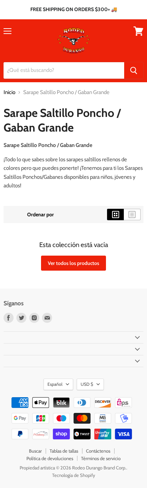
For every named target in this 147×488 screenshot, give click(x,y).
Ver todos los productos (73, 263)
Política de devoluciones (49, 458)
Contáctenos (98, 451)
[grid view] (115, 214)
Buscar (35, 451)
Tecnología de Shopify (73, 475)
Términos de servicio (101, 458)
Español (54, 384)
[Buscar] (133, 70)
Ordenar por (40, 214)
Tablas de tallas (64, 451)
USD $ (87, 384)
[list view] (132, 214)
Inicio (9, 92)
